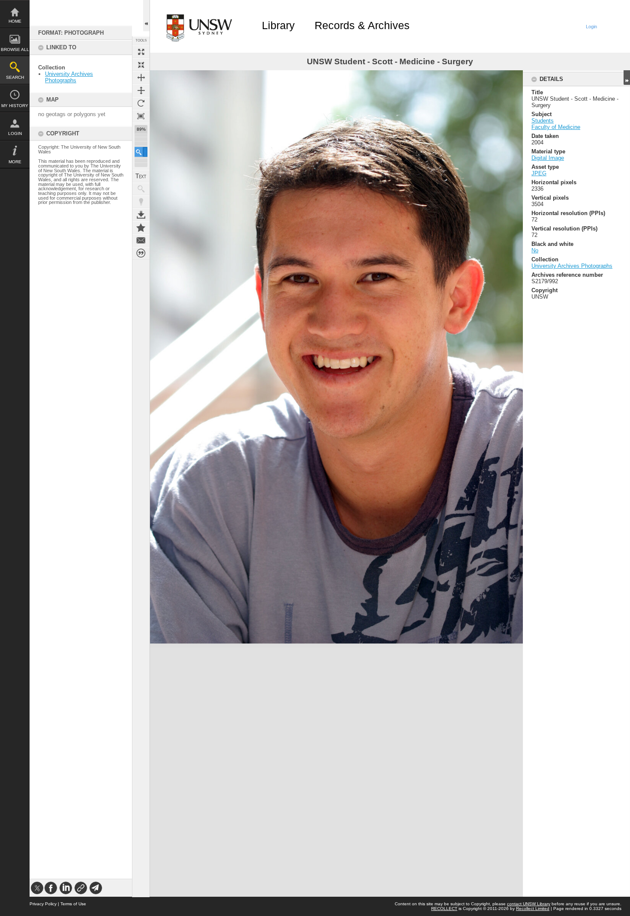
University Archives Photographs (69, 77)
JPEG (538, 173)
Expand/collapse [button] (627, 77)
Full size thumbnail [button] (141, 51)
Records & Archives (362, 25)
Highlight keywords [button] (141, 201)
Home (15, 21)
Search (15, 77)
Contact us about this (141, 240)
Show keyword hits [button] (141, 189)
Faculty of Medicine (555, 127)
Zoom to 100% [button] (141, 116)
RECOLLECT (444, 908)
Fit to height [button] (141, 90)
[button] (141, 152)
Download (141, 214)
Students (542, 120)
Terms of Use (73, 903)
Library (278, 25)
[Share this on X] (37, 888)
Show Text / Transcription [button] (141, 176)
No (534, 250)
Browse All (15, 49)
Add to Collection (141, 227)
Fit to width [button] (141, 77)
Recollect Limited (532, 908)
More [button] (15, 161)
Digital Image (547, 158)
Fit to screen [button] (141, 64)
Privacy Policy (43, 903)
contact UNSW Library (528, 903)
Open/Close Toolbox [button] (146, 15)
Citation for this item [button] (141, 253)
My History (14, 105)
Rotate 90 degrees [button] (141, 103)
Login (15, 133)
